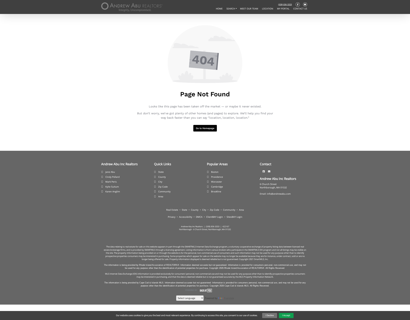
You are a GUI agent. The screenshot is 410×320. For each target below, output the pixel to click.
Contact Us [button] (300, 8)
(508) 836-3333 (285, 4)
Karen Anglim (112, 191)
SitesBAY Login (234, 216)
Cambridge (217, 186)
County (162, 176)
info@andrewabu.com (279, 193)
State (161, 171)
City (160, 181)
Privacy (171, 216)
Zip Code (163, 186)
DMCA (199, 216)
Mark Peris (111, 181)
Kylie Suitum (112, 186)
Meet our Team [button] (249, 8)
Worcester (216, 181)
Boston (214, 171)
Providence (217, 176)
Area (160, 196)
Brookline (216, 191)
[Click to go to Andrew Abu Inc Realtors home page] (131, 7)
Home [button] (219, 8)
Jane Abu (110, 171)
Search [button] (231, 8)
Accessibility (185, 216)
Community (164, 191)
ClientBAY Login (214, 216)
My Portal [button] (283, 8)
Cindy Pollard (112, 176)
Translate (229, 298)
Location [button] (268, 8)
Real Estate (172, 209)
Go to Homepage (205, 128)
